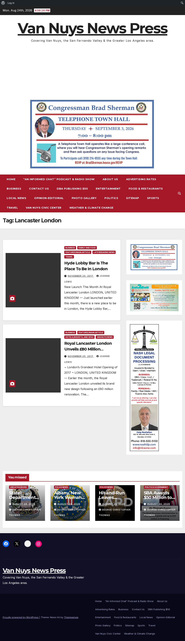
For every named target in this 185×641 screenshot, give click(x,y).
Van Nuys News (105, 337)
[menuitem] (3, 3)
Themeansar (71, 617)
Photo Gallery (84, 198)
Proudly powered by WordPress (21, 617)
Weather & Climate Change (91, 207)
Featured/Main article (77, 252)
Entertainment (108, 188)
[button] (179, 193)
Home (11, 179)
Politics (111, 198)
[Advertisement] (92, 70)
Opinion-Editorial (49, 198)
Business (14, 188)
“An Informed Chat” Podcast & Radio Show (59, 179)
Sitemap (132, 198)
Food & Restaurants (146, 188)
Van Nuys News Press (92, 28)
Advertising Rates (141, 179)
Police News (61, 487)
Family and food (87, 248)
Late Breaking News (104, 252)
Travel (12, 207)
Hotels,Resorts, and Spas (79, 337)
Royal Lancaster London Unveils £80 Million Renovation (88, 349)
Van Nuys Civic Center (43, 207)
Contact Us (39, 188)
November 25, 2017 (81, 276)
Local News (16, 198)
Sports (153, 198)
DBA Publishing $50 (72, 188)
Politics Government (156, 487)
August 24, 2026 (23, 504)
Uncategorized (18, 487)
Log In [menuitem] (11, 2)
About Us (110, 179)
